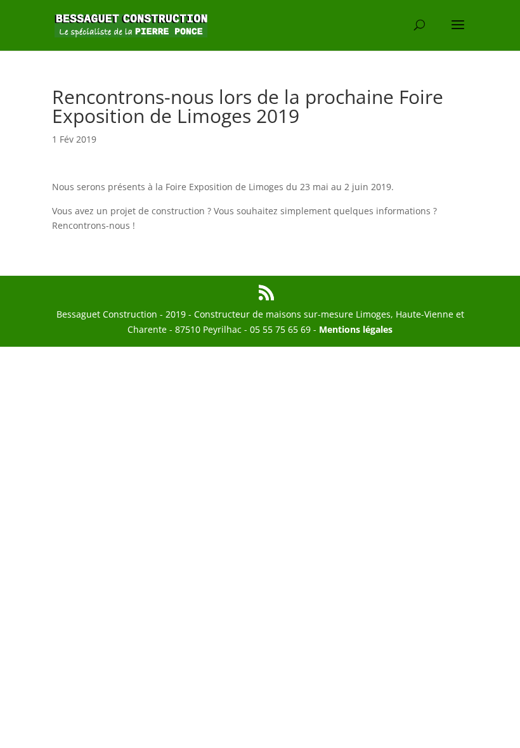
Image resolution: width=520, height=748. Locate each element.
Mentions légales (356, 329)
